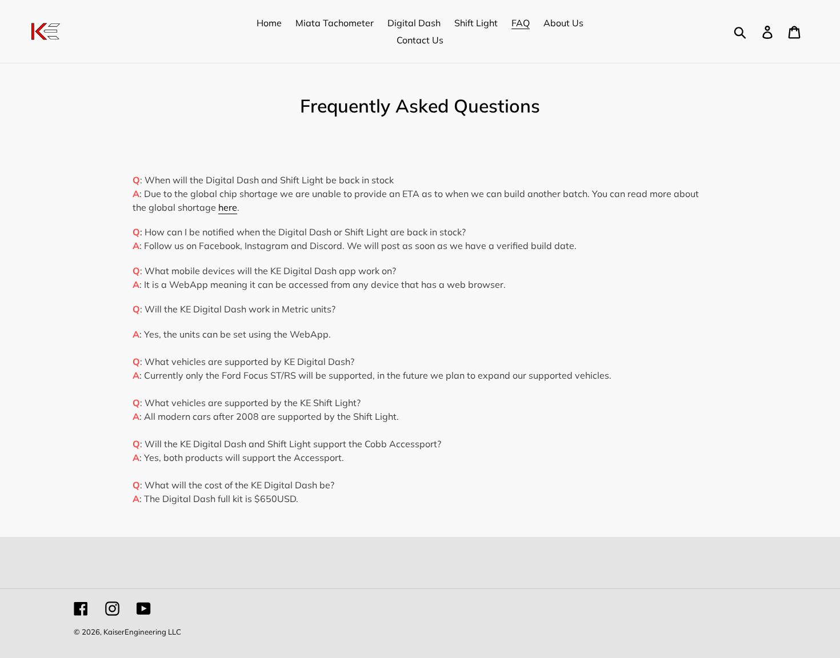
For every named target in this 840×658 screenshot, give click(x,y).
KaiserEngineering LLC (142, 631)
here (227, 207)
